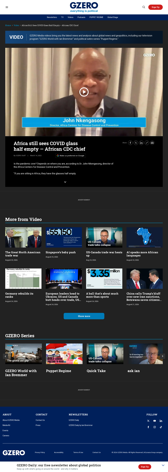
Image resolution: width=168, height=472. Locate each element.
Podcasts (81, 17)
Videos (70, 17)
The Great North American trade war (22, 254)
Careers (6, 436)
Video (16, 25)
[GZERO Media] (84, 7)
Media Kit (6, 425)
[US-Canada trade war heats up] (104, 237)
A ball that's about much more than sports (102, 295)
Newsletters (52, 17)
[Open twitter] (148, 421)
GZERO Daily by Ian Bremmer (81, 425)
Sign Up (145, 466)
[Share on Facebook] (130, 143)
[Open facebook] (148, 427)
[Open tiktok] (161, 427)
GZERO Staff (21, 156)
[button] (155, 7)
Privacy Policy (40, 452)
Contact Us (40, 420)
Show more (84, 316)
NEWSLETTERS (78, 414)
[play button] (84, 92)
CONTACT (41, 414)
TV (62, 17)
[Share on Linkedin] (141, 143)
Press (38, 425)
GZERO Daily (74, 420)
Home (8, 25)
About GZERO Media (11, 420)
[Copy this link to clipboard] (147, 143)
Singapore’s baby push (61, 252)
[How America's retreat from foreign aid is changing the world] (23, 354)
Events (5, 430)
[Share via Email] (152, 143)
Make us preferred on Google (72, 156)
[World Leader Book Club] (64, 354)
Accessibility (58, 452)
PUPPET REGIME (96, 17)
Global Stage (112, 17)
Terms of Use (78, 452)
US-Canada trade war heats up (104, 254)
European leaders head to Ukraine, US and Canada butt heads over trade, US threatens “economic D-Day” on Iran (62, 300)
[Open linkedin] (161, 421)
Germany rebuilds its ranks (19, 295)
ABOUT (7, 414)
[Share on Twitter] (136, 143)
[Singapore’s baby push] (64, 237)
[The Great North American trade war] (23, 237)
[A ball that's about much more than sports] (104, 278)
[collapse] (163, 465)
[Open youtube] (154, 421)
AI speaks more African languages (142, 254)
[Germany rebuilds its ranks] (23, 278)
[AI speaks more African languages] (145, 237)
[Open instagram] (154, 427)
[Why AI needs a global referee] (146, 354)
